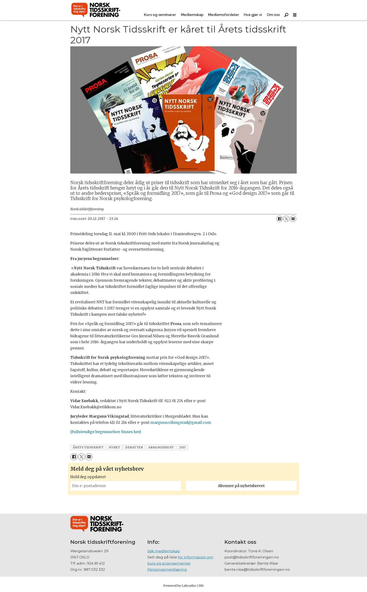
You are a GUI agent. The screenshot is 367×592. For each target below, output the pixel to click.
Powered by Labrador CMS (183, 586)
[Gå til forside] (95, 10)
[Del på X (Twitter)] (286, 219)
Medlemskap (192, 15)
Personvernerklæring (167, 569)
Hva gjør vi (253, 15)
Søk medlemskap (163, 551)
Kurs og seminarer (160, 15)
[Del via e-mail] (293, 219)
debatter (134, 447)
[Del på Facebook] (279, 219)
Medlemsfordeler (223, 15)
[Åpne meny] (295, 15)
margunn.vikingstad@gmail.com (180, 422)
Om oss (273, 15)
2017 (182, 447)
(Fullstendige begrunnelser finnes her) (105, 432)
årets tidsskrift (88, 447)
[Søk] (286, 15)
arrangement (161, 447)
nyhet (114, 447)
